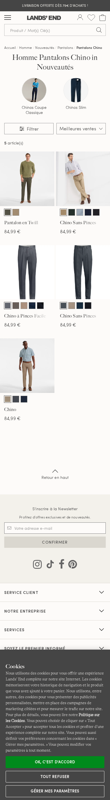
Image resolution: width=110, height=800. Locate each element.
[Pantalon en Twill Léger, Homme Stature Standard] (27, 179)
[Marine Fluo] (88, 212)
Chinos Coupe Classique (34, 110)
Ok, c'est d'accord (55, 761)
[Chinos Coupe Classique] (34, 90)
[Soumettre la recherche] (99, 30)
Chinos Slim (76, 107)
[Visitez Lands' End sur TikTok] (48, 565)
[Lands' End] (44, 18)
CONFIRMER (55, 542)
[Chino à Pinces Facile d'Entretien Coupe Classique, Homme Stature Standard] (27, 272)
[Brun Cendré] (15, 305)
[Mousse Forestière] (7, 212)
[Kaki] (63, 212)
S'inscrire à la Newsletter (55, 508)
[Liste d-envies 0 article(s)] (91, 17)
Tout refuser (55, 776)
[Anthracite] (7, 305)
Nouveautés (44, 47)
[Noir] (96, 212)
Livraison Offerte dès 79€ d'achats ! (55, 5)
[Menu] (7, 17)
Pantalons (65, 47)
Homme (25, 47)
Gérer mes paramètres (55, 790)
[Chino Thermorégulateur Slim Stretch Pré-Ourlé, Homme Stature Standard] (27, 365)
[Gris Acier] (15, 399)
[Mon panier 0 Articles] (102, 17)
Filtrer (32, 129)
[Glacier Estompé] (79, 212)
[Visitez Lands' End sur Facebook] (60, 565)
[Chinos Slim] (76, 90)
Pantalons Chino (89, 47)
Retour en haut (55, 477)
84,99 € (12, 231)
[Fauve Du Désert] (15, 212)
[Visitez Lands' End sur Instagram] (37, 565)
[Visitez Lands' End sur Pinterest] (71, 565)
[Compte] (80, 17)
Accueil (10, 47)
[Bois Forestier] (71, 212)
